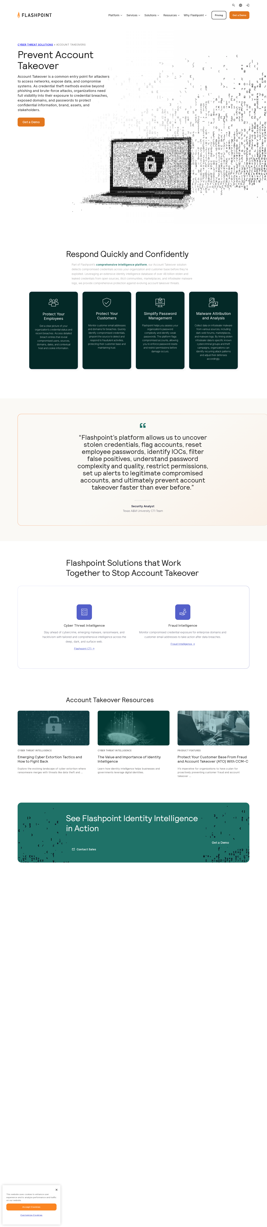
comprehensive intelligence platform (121, 264)
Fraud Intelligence (181, 643)
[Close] (56, 1189)
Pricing (219, 15)
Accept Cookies (31, 1207)
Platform (113, 15)
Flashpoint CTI (82, 648)
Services (131, 15)
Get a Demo (239, 15)
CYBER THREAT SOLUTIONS (35, 44)
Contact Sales (86, 849)
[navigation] (150, 15)
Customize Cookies (31, 1215)
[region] (31, 1205)
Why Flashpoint (194, 15)
